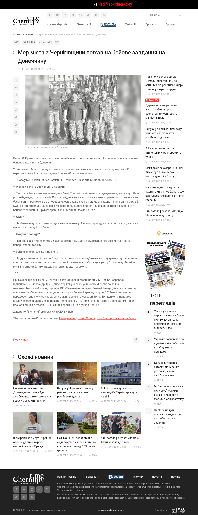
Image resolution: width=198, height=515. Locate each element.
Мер (50, 42)
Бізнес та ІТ (84, 24)
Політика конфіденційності (110, 510)
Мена (42, 42)
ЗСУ (57, 42)
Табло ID (130, 24)
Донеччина (29, 42)
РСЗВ (16, 42)
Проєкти (150, 24)
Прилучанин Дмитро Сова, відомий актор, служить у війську (97, 318)
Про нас (170, 24)
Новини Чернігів (57, 24)
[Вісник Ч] (108, 24)
